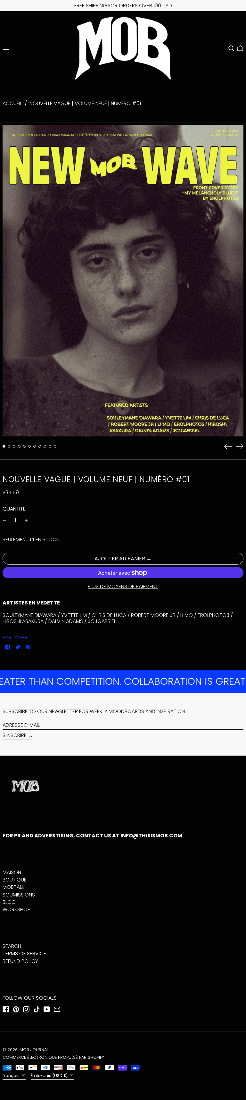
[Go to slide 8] (39, 446)
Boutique (15, 879)
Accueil (12, 103)
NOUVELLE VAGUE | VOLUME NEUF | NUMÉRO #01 (85, 103)
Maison (12, 872)
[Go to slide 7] (34, 446)
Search (12, 946)
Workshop (16, 909)
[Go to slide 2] (9, 446)
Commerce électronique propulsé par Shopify (53, 1057)
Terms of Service (24, 953)
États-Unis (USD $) (50, 1075)
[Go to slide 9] (45, 446)
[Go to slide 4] (19, 446)
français (11, 1075)
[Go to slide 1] (4, 446)
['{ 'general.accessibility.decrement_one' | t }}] (4, 520)
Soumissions (19, 894)
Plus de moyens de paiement (123, 586)
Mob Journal (34, 1049)
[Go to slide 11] (55, 446)
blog (9, 902)
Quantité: (14, 508)
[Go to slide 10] (50, 446)
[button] (231, 48)
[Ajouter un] (26, 520)
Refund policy (20, 961)
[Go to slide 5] (24, 446)
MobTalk (14, 887)
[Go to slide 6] (29, 446)
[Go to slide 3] (14, 446)
